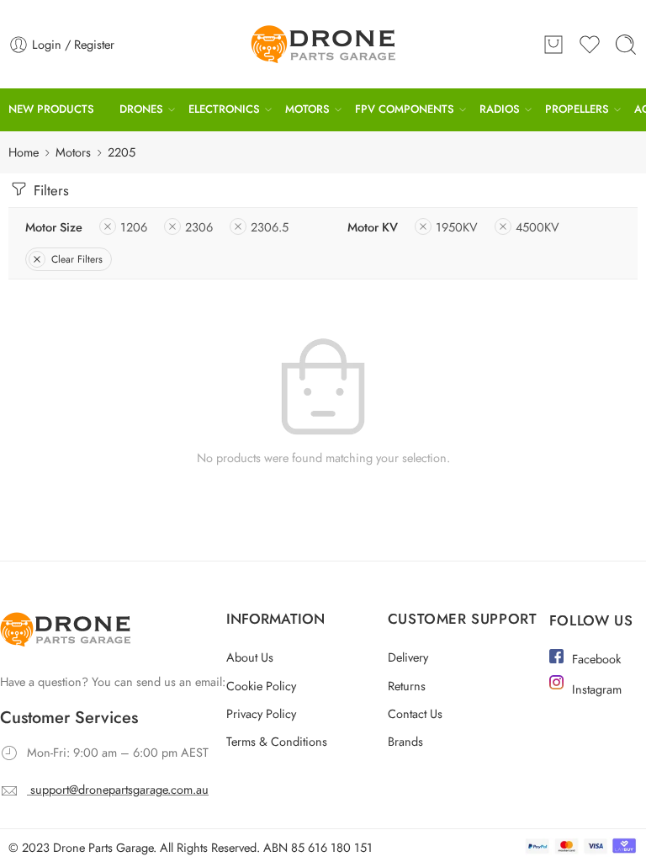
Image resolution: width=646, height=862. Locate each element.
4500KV (537, 227)
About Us (249, 657)
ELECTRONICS (221, 109)
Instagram (597, 689)
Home (23, 152)
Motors (73, 152)
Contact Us (415, 713)
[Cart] (553, 44)
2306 (199, 227)
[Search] (626, 44)
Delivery (408, 657)
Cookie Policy (261, 685)
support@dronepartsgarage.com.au (119, 789)
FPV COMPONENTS (397, 109)
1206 (133, 227)
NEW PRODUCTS (51, 109)
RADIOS (491, 109)
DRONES (140, 109)
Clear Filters (77, 259)
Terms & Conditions (276, 741)
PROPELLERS (567, 109)
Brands (405, 741)
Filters (49, 190)
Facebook (596, 659)
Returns (407, 685)
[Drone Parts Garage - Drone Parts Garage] (323, 44)
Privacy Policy (261, 713)
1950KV (457, 227)
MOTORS (302, 109)
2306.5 (270, 227)
